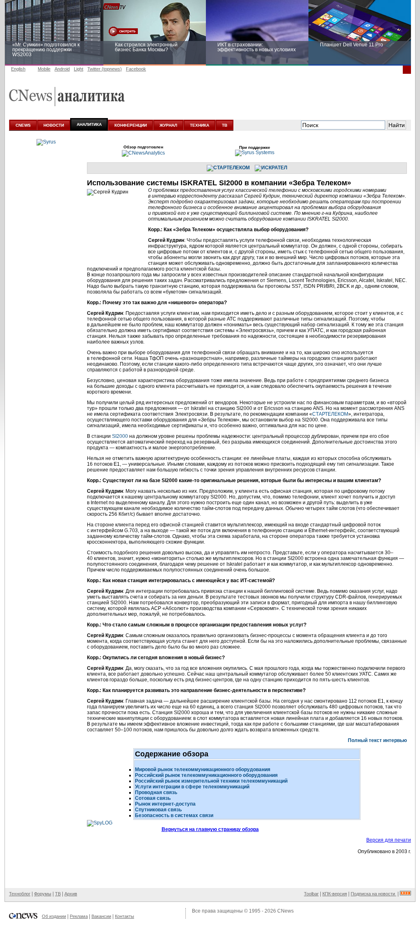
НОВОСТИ (53, 125)
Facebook (136, 68)
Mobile (44, 68)
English (18, 68)
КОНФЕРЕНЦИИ (130, 125)
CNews (285, 911)
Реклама (79, 916)
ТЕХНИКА (199, 125)
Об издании (54, 916)
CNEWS (23, 125)
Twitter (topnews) (104, 68)
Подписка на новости (373, 893)
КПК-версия (334, 893)
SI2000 (120, 436)
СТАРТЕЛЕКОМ (330, 414)
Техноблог (19, 893)
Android (62, 68)
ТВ (224, 125)
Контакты (124, 916)
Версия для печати (388, 840)
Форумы (42, 893)
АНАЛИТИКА (89, 124)
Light (78, 68)
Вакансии (101, 916)
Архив (70, 893)
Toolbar (311, 893)
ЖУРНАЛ (168, 125)
